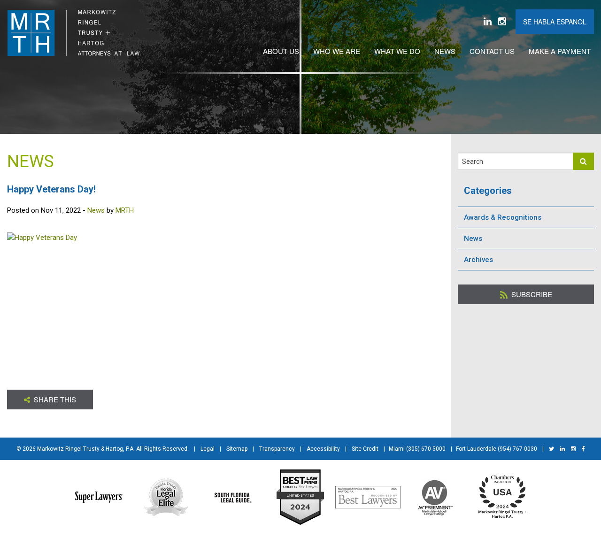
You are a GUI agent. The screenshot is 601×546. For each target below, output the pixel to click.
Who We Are (336, 51)
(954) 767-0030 (517, 449)
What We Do (397, 51)
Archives (478, 259)
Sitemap (236, 449)
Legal (207, 449)
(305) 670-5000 (426, 449)
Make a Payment (560, 51)
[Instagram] (502, 21)
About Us (281, 51)
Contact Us (492, 51)
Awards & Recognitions (502, 217)
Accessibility (323, 449)
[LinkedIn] (488, 21)
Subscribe (530, 294)
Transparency (277, 449)
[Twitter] (551, 449)
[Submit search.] (583, 161)
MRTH (125, 210)
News (444, 51)
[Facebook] (583, 449)
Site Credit (365, 449)
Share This (54, 399)
